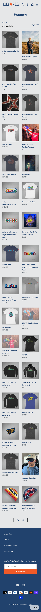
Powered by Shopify (25, 605)
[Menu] (37, 4)
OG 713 (17, 605)
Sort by (4, 22)
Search (6, 539)
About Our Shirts (10, 545)
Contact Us (8, 551)
